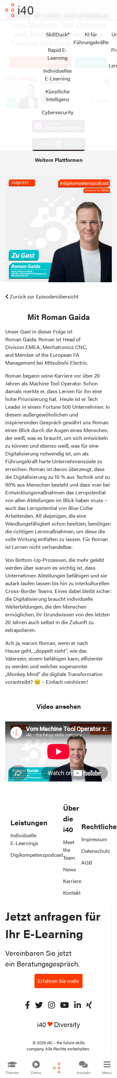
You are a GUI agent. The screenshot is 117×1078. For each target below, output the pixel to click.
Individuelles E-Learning (57, 74)
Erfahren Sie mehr (58, 981)
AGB (86, 862)
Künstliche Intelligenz (58, 95)
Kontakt (83, 1072)
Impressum (94, 839)
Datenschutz (95, 850)
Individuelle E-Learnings (24, 839)
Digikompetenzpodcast (36, 854)
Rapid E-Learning (57, 53)
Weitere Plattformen (59, 160)
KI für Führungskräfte (91, 38)
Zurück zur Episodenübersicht (44, 296)
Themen (12, 1072)
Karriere (72, 881)
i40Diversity (58, 1024)
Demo (36, 1072)
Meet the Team (69, 849)
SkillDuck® (58, 34)
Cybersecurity (57, 112)
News (69, 869)
